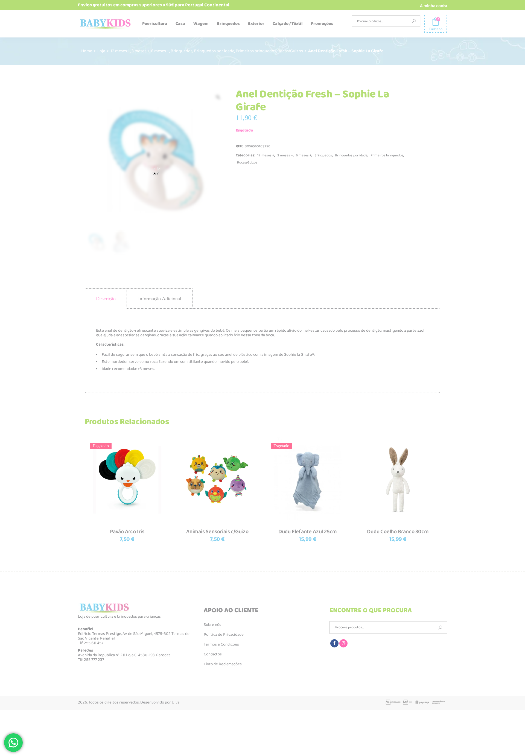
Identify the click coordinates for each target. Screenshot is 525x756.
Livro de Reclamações (223, 664)
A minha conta (433, 5)
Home (86, 51)
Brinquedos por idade (214, 51)
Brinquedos (181, 51)
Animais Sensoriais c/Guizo (217, 531)
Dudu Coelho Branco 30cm (397, 531)
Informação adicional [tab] (159, 298)
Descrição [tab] (106, 298)
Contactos (213, 654)
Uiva (175, 702)
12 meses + (120, 51)
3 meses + (141, 51)
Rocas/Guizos (290, 51)
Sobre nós (212, 624)
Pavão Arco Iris (127, 531)
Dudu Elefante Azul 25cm (307, 531)
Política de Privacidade (224, 634)
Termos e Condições (221, 644)
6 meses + (160, 51)
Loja (101, 51)
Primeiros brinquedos (256, 51)
